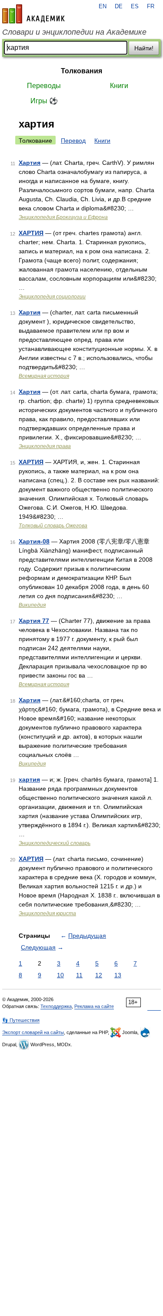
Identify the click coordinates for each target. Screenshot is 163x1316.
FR (150, 6)
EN (102, 6)
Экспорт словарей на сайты (33, 1032)
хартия (29, 779)
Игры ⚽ (44, 101)
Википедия (32, 605)
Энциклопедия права (45, 446)
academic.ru (33, 13)
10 (60, 975)
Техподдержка (56, 1006)
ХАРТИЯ (31, 232)
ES (135, 6)
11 (79, 975)
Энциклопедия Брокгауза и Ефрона (63, 217)
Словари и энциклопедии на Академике (74, 32)
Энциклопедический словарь (54, 843)
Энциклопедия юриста (47, 913)
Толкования (81, 71)
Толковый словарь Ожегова (53, 526)
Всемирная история (44, 376)
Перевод (73, 140)
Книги (119, 85)
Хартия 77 (34, 620)
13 (117, 975)
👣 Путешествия (21, 1020)
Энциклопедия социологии (52, 297)
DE (119, 6)
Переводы (44, 85)
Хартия (29, 162)
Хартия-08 (34, 541)
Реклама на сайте (94, 1006)
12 (98, 975)
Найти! (143, 48)
